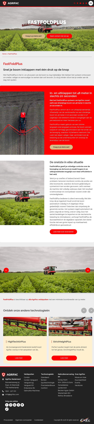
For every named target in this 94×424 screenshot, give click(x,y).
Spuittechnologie (47, 383)
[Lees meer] (26, 340)
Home (4, 54)
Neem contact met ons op (59, 36)
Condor (27, 377)
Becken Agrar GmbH (66, 390)
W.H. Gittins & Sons (65, 382)
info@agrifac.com (12, 394)
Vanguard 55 (29, 383)
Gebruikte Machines (32, 391)
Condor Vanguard (31, 380)
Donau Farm (62, 380)
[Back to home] (10, 3)
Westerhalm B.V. (64, 393)
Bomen (44, 380)
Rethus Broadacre (65, 396)
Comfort (44, 388)
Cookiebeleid (38, 420)
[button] (90, 3)
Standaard (45, 377)
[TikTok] (7, 409)
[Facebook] (7, 405)
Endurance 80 (29, 388)
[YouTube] (22, 405)
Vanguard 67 (29, 385)
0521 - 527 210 (10, 391)
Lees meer (19, 358)
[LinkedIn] (14, 405)
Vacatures (79, 385)
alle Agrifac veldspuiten (38, 299)
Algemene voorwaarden (23, 420)
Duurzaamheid (80, 380)
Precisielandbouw (48, 385)
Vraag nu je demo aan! (33, 36)
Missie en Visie (80, 377)
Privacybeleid (8, 420)
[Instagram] (10, 405)
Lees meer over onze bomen (63, 232)
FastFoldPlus (8, 299)
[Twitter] (18, 405)
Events (77, 383)
